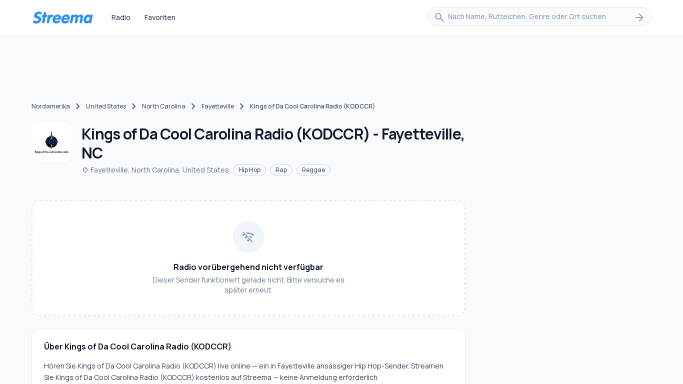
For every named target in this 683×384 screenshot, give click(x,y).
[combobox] (540, 17)
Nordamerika (51, 106)
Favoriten (160, 17)
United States (106, 106)
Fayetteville (218, 106)
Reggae (313, 170)
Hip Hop (249, 170)
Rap (281, 170)
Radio (121, 17)
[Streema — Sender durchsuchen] (63, 17)
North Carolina (164, 106)
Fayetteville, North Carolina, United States (155, 169)
